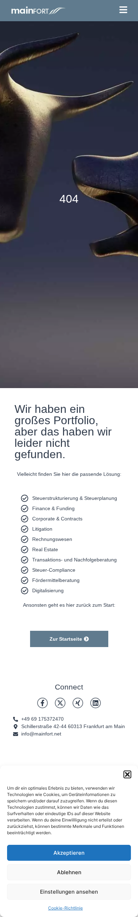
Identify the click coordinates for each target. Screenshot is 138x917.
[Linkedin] (95, 703)
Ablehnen (69, 872)
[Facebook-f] (42, 703)
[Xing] (78, 703)
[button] (127, 774)
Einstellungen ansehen (69, 891)
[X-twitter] (60, 703)
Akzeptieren (69, 852)
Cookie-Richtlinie (65, 908)
